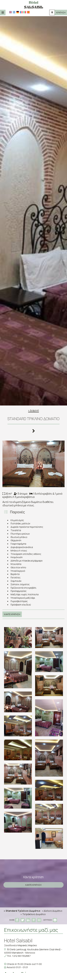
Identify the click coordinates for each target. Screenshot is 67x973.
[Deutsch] (17, 12)
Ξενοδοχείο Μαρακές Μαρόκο (20, 945)
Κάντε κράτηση (12, 614)
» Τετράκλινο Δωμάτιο (33, 914)
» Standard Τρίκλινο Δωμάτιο (22, 910)
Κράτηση (61, 12)
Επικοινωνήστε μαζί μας (31, 930)
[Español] (28, 12)
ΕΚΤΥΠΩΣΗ (47, 920)
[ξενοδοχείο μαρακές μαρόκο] (33, 4)
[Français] (21, 12)
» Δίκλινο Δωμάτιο (52, 910)
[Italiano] (25, 12)
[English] (10, 12)
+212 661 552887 (21, 955)
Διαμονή (34, 410)
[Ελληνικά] (14, 12)
